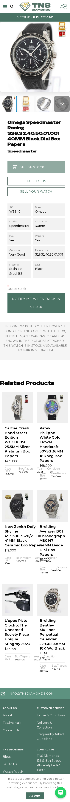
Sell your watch (36, 191)
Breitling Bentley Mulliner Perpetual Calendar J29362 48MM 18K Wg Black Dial (52, 636)
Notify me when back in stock (36, 303)
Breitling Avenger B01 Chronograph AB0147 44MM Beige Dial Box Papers (52, 540)
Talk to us (36, 181)
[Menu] (5, 6)
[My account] (62, 7)
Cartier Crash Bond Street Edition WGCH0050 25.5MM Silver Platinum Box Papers (17, 442)
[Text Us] (60, 792)
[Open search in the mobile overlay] (11, 6)
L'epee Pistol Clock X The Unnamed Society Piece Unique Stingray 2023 (17, 632)
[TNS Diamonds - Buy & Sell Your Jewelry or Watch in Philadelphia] (35, 6)
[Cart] (65, 7)
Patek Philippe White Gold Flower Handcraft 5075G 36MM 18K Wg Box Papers (51, 444)
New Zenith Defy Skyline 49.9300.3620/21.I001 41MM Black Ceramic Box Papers (24, 535)
